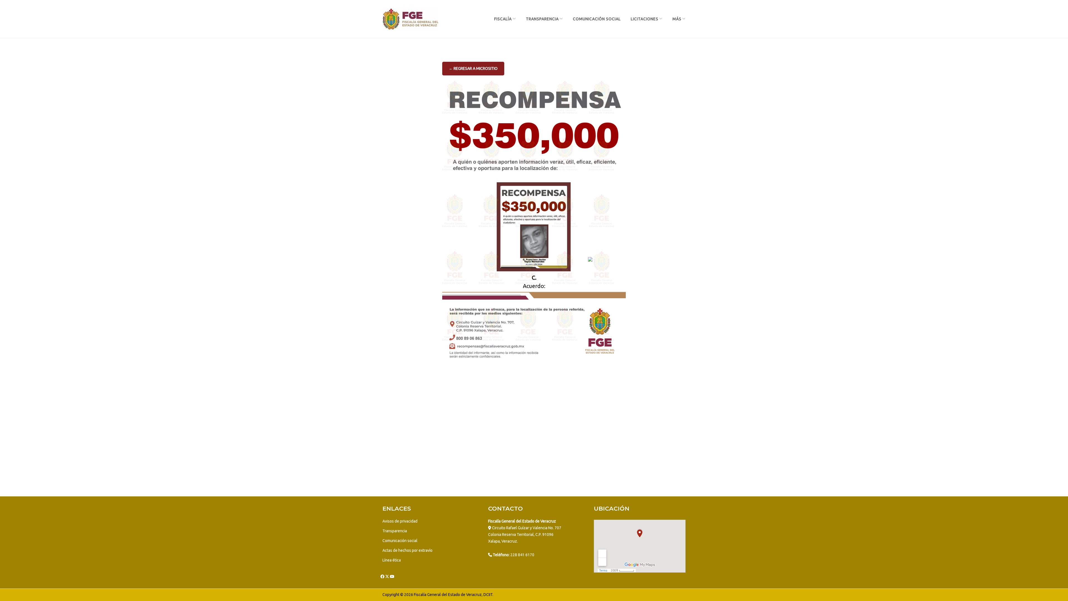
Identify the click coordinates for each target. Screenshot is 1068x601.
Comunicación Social (597, 19)
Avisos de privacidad (399, 521)
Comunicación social (399, 540)
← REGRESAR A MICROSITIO (473, 68)
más (677, 19)
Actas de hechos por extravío (407, 550)
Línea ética (391, 560)
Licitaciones (644, 19)
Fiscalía (503, 19)
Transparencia (542, 19)
